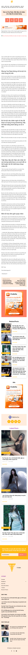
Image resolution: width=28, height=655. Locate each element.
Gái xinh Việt (5, 363)
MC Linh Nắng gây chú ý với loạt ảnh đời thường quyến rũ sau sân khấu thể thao (19, 360)
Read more (15, 331)
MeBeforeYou (15, 417)
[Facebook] (7, 20)
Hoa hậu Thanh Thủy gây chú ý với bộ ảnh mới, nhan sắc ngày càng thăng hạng (19, 349)
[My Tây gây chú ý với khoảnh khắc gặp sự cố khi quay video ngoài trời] (6, 328)
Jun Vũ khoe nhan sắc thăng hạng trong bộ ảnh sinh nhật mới (19, 338)
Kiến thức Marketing (15, 6)
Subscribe (21, 554)
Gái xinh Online (5, 331)
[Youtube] (19, 421)
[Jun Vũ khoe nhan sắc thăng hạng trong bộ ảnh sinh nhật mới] (6, 339)
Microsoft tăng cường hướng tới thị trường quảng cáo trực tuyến (20, 283)
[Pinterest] (16, 20)
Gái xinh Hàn (5, 374)
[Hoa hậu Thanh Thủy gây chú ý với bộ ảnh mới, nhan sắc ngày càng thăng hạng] (6, 350)
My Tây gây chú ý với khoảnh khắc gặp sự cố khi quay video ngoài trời (19, 327)
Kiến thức (7, 6)
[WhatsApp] (21, 20)
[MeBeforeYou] (10, 417)
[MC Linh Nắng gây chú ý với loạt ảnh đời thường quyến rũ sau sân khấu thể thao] (6, 361)
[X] (12, 20)
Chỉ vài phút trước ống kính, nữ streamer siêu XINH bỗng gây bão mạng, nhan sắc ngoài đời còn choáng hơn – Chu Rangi (19, 371)
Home (2, 6)
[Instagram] (12, 421)
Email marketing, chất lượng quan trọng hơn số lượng (8, 282)
